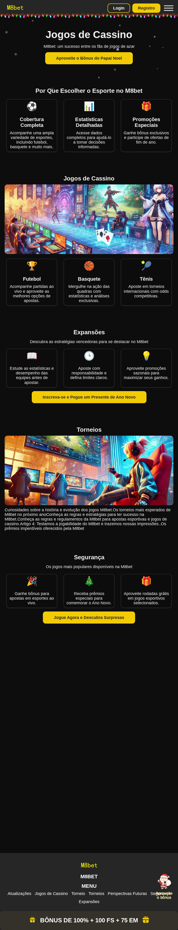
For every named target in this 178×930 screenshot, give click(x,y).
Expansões (89, 901)
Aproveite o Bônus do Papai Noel (89, 58)
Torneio (78, 893)
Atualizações (19, 893)
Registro (146, 8)
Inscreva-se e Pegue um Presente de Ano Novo (89, 397)
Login (118, 8)
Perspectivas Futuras (127, 893)
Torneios (96, 893)
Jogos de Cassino (51, 893)
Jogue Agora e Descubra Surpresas (89, 617)
